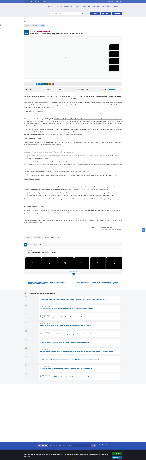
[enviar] (93, 445)
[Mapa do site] (41, 1)
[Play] (26, 89)
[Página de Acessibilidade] (45, 1)
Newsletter (43, 445)
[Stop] (30, 89)
